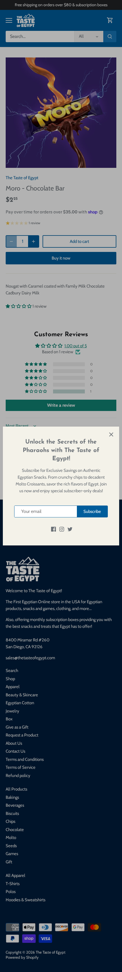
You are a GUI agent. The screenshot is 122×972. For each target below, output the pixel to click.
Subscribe (92, 511)
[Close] (111, 434)
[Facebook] (53, 529)
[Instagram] (61, 529)
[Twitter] (70, 529)
